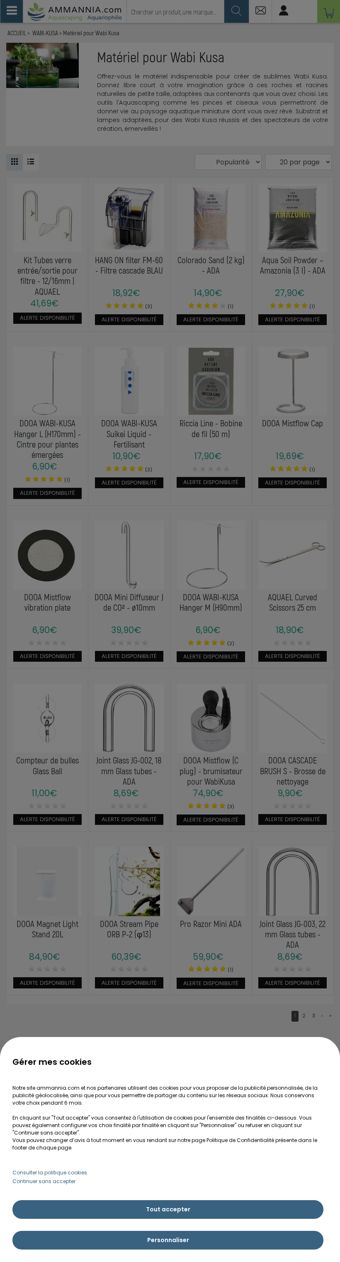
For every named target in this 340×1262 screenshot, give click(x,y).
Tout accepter (168, 1209)
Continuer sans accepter (43, 1181)
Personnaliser (168, 1240)
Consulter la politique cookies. (50, 1172)
